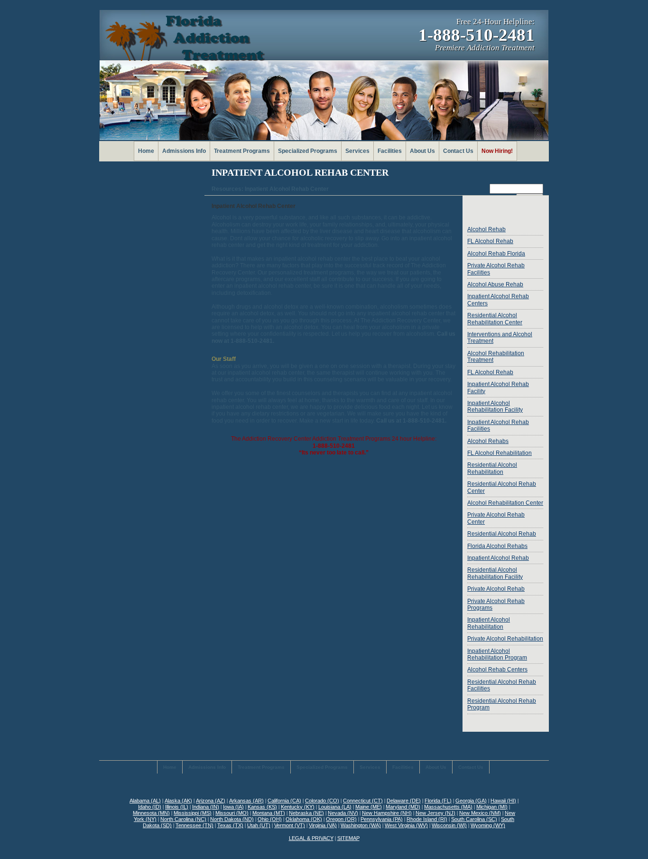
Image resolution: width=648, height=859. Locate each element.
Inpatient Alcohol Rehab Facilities (498, 425)
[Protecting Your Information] (505, 209)
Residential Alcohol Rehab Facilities (501, 685)
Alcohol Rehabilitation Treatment (495, 356)
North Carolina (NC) (183, 819)
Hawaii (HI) (503, 800)
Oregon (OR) (341, 819)
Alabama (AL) (145, 800)
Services (357, 151)
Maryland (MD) (403, 807)
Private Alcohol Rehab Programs (496, 604)
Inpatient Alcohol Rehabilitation (488, 623)
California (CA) (284, 800)
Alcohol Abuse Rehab (495, 284)
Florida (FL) (438, 800)
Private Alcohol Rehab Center (496, 518)
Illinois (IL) (176, 807)
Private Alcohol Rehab (496, 588)
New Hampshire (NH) (387, 813)
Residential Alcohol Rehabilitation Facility (495, 573)
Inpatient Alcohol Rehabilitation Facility (495, 406)
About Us (422, 151)
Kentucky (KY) (298, 807)
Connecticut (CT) (363, 800)
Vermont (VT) (289, 825)
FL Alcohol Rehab (490, 241)
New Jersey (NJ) (435, 813)
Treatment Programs (242, 151)
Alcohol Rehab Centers (497, 669)
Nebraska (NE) (306, 813)
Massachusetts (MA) (448, 807)
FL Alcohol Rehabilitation (499, 453)
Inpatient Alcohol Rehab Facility (498, 387)
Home (146, 151)
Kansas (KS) (262, 807)
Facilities (390, 151)
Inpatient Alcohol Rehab (498, 558)
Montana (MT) (268, 813)
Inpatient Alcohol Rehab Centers (498, 299)
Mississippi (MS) (193, 813)
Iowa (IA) (233, 807)
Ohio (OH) (270, 819)
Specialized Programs (307, 151)
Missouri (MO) (232, 813)
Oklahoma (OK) (304, 819)
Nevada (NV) (343, 813)
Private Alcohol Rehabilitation (505, 638)
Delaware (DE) (404, 800)
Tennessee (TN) (194, 825)
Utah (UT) (258, 825)
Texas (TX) (230, 825)
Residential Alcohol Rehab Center (501, 487)
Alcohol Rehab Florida (496, 253)
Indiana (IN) (205, 807)
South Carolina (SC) (474, 819)
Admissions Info (184, 151)
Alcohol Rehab (486, 229)
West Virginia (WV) (406, 825)
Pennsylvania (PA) (382, 819)
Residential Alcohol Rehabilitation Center (494, 318)
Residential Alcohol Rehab (501, 533)
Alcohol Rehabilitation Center (505, 503)
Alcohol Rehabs (488, 441)
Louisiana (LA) (335, 807)
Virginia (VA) (323, 825)
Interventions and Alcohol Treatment (499, 337)
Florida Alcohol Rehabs (497, 546)
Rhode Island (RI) (427, 819)
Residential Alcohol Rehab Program (501, 704)
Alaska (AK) (178, 800)
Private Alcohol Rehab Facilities (496, 268)
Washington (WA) (361, 825)
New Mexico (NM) (480, 813)
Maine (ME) (368, 807)
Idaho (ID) (149, 807)
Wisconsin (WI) (449, 825)
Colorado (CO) (322, 800)
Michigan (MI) (492, 807)
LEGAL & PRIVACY (311, 838)
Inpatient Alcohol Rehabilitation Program (497, 654)
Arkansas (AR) (246, 800)
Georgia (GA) (471, 800)
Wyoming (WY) (488, 825)
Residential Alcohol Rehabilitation (492, 468)
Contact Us (458, 151)
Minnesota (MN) (151, 813)
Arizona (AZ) (210, 800)
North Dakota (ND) (232, 819)
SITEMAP (348, 838)
